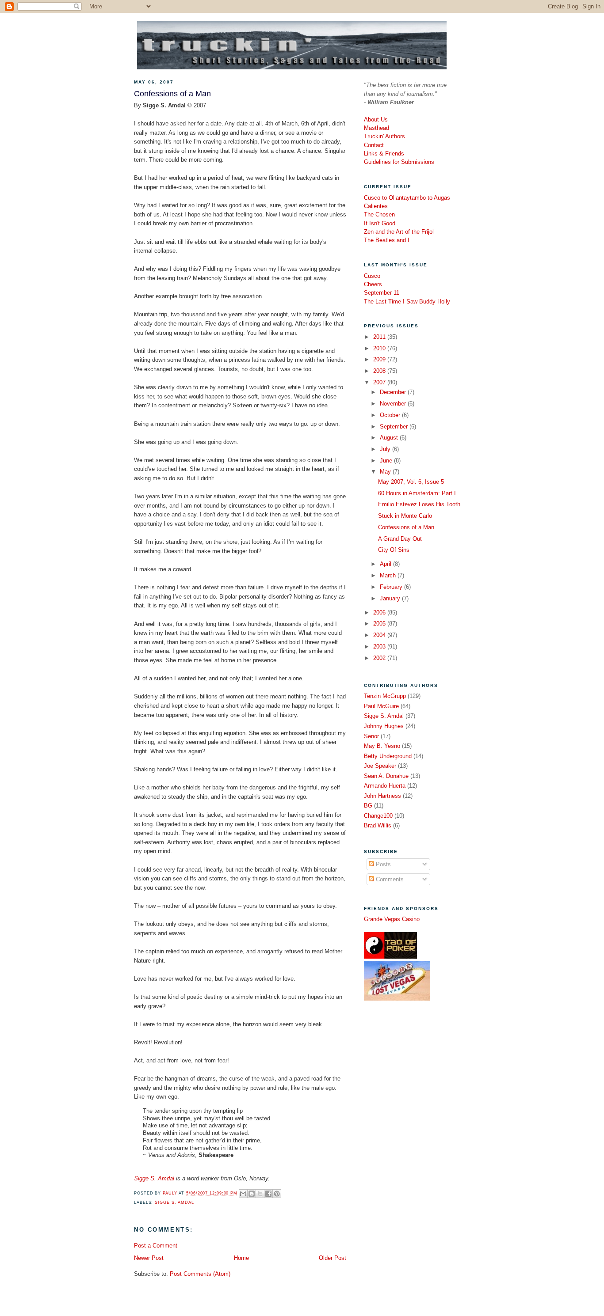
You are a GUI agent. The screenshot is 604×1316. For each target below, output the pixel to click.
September (394, 426)
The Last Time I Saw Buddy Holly (407, 301)
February (392, 587)
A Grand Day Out (400, 538)
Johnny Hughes (384, 726)
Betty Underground (388, 756)
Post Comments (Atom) (200, 1273)
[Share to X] (260, 1193)
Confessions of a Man (406, 527)
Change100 (378, 815)
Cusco (372, 276)
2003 (380, 646)
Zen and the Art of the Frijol (399, 231)
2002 (380, 658)
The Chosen (379, 214)
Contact (374, 145)
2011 (380, 337)
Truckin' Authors (384, 136)
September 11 (381, 292)
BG (368, 805)
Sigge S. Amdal (154, 1178)
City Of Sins (393, 549)
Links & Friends (384, 153)
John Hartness (382, 796)
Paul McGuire (381, 706)
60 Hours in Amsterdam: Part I (417, 493)
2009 (380, 359)
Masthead (376, 128)
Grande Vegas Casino (392, 919)
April (386, 564)
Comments (389, 879)
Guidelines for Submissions (399, 162)
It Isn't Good (379, 223)
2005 (380, 623)
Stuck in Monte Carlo (405, 515)
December (394, 392)
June (387, 460)
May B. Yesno (382, 746)
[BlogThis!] (251, 1193)
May (386, 471)
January (391, 598)
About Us (376, 119)
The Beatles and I (386, 240)
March (389, 575)
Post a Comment (155, 1245)
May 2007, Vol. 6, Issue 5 (411, 481)
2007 (380, 382)
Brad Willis (377, 825)
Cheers (373, 284)
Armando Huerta (384, 785)
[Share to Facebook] (268, 1193)
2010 (380, 348)
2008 (380, 371)
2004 (380, 635)
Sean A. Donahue (386, 776)
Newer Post (149, 1258)
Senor (371, 736)
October (391, 415)
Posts (382, 864)
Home (241, 1258)
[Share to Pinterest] (276, 1193)
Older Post (332, 1258)
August (390, 437)
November (394, 403)
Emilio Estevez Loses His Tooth (419, 504)
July (386, 449)
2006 (380, 612)
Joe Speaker (380, 765)
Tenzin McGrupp (385, 696)
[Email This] (243, 1193)
